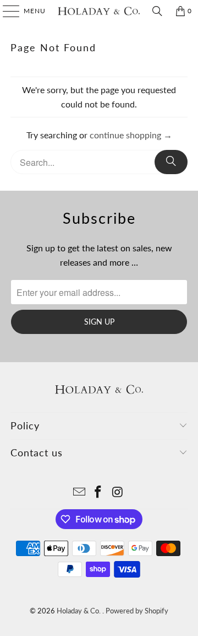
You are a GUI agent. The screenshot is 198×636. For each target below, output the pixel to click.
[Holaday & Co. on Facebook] (98, 492)
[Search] (157, 11)
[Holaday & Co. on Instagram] (117, 492)
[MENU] (6, 11)
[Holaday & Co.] (99, 11)
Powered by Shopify (137, 610)
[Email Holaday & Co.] (79, 492)
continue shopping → (131, 135)
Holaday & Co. (79, 610)
